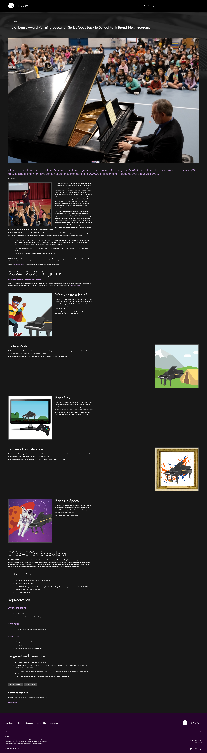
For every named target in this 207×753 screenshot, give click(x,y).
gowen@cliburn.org (14, 700)
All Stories (14, 21)
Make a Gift (41, 723)
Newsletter (9, 723)
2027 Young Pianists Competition (146, 6)
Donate (177, 6)
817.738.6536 (12, 702)
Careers (27, 749)
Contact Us (53, 723)
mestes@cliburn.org (46, 261)
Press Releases (30, 685)
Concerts (166, 6)
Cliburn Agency (37, 749)
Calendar (29, 723)
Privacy (20, 749)
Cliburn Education (15, 685)
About (19, 723)
